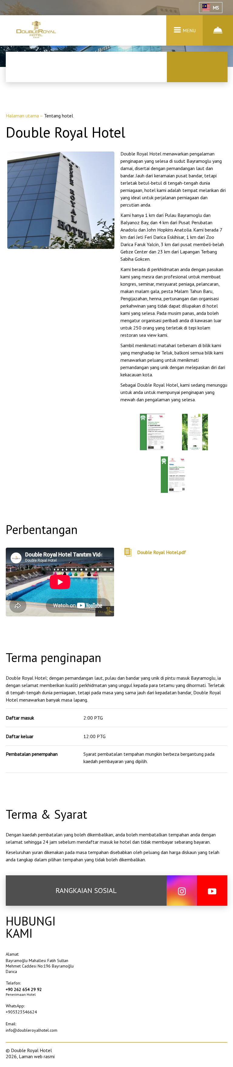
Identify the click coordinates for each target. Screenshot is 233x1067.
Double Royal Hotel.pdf (161, 552)
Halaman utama (23, 116)
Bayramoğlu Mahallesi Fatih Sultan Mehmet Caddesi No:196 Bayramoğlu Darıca (40, 966)
